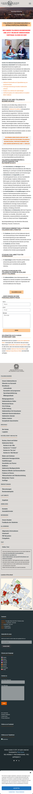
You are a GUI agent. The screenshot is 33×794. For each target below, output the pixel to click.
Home (10, 14)
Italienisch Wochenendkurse (18, 349)
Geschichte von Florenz (9, 463)
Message (5, 313)
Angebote (5, 500)
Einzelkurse (5, 386)
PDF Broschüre (6, 536)
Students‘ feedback (5, 714)
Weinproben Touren (8, 478)
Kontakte (5, 509)
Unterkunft (5, 533)
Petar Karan (20, 752)
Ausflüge (5, 480)
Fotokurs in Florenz (8, 473)
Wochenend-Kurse (7, 404)
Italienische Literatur (8, 416)
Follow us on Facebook (7, 724)
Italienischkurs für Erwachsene (11, 411)
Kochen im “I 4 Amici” (10, 448)
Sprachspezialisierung (10, 393)
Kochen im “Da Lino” (9, 450)
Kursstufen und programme (11, 391)
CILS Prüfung (6, 406)
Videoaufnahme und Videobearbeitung (14, 475)
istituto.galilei (7, 628)
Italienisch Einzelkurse (15, 109)
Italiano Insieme (7, 418)
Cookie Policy (12, 791)
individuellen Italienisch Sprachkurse (17, 344)
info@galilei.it (7, 626)
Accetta (16, 788)
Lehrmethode (7, 388)
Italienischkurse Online (9, 401)
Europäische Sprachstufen (10, 421)
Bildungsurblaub (8, 395)
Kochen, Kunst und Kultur (9, 440)
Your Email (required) (6, 680)
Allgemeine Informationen (10, 531)
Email (4, 307)
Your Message (4, 685)
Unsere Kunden (7, 520)
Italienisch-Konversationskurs (11, 413)
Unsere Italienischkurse (9, 381)
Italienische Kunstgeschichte (11, 458)
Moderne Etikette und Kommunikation (13, 470)
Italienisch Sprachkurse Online (13, 351)
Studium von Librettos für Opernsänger (13, 90)
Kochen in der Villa (9, 445)
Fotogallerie (5, 538)
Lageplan (5, 432)
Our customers (4, 712)
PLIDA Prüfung (6, 408)
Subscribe (6, 646)
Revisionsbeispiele (7, 491)
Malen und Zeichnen (8, 456)
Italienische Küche (7, 443)
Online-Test (5, 547)
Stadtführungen (7, 461)
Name (4, 301)
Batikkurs (5, 466)
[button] (30, 772)
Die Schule (5, 429)
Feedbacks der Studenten (10, 522)
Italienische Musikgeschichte (11, 468)
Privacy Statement (20, 791)
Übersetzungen (6, 489)
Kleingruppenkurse (8, 399)
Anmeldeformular (7, 511)
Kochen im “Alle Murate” (10, 453)
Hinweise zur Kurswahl (9, 383)
